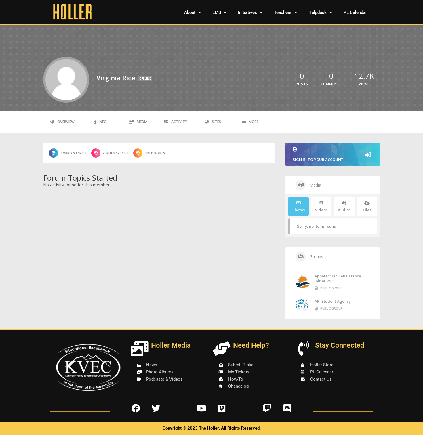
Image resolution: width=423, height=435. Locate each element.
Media (142, 121)
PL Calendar (355, 12)
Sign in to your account (318, 159)
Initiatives (247, 12)
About (189, 12)
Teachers (282, 12)
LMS (216, 12)
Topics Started (74, 153)
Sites (216, 121)
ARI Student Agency (333, 301)
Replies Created (116, 153)
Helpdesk (317, 12)
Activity (179, 121)
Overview (66, 121)
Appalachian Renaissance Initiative (338, 278)
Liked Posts (155, 153)
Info (103, 121)
